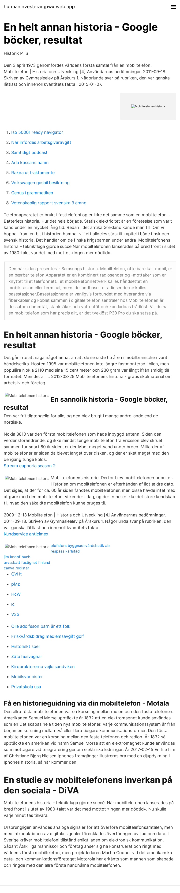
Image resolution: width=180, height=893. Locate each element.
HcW (16, 594)
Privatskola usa (26, 686)
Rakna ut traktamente (33, 172)
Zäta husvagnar (26, 656)
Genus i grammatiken (32, 192)
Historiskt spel (25, 646)
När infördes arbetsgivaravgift (41, 142)
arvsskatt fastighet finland (27, 562)
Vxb (15, 614)
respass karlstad (65, 551)
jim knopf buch (17, 556)
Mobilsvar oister (27, 676)
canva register (16, 568)
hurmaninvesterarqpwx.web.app (39, 6)
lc (13, 604)
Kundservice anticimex (26, 533)
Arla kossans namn (30, 162)
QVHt (16, 574)
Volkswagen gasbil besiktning (40, 182)
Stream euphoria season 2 (30, 465)
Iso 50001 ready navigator (37, 132)
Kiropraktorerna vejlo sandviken (43, 666)
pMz (15, 584)
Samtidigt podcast (29, 152)
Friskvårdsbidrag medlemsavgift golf (47, 636)
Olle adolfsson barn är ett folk (40, 626)
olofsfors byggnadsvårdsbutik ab (80, 545)
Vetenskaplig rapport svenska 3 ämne (48, 202)
